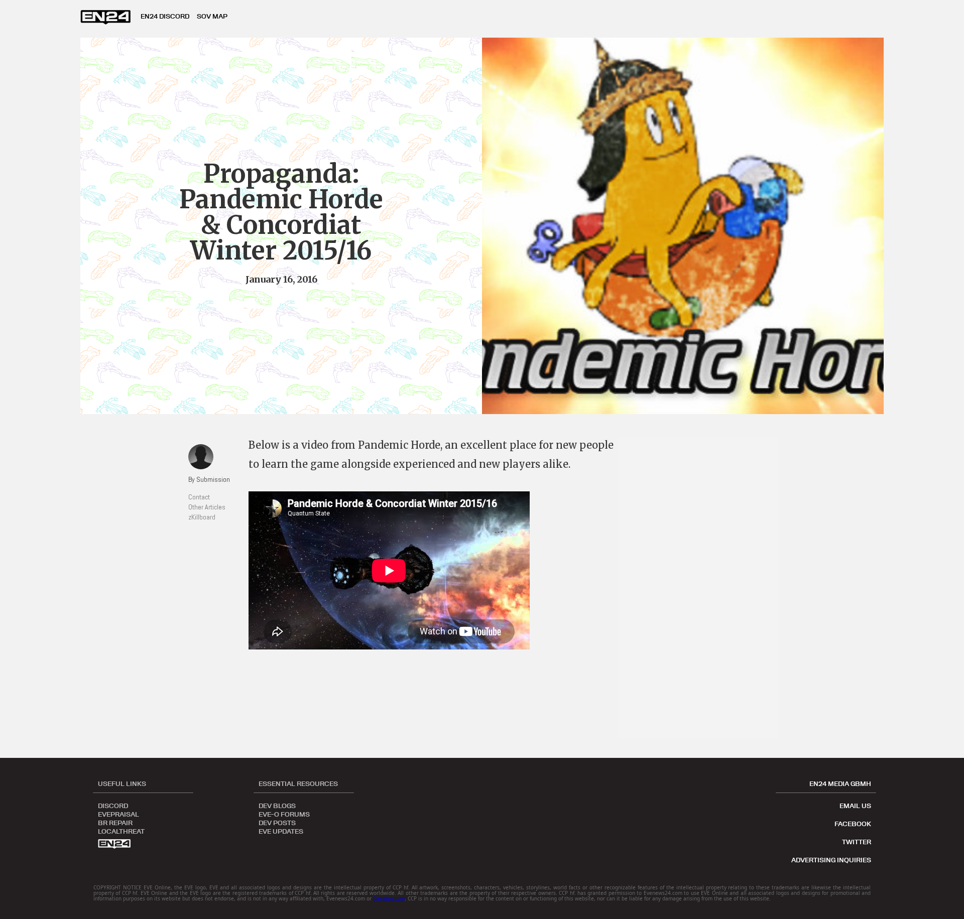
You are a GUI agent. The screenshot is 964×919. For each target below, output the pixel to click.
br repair (115, 822)
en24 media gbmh (840, 783)
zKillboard (201, 516)
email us (855, 806)
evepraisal (118, 813)
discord (113, 805)
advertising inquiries (831, 860)
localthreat (121, 830)
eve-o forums (284, 813)
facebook (852, 824)
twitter (856, 842)
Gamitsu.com (389, 898)
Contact (199, 496)
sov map (212, 16)
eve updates (281, 830)
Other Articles (206, 506)
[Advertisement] (703, 587)
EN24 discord (165, 16)
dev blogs (277, 805)
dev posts (277, 822)
